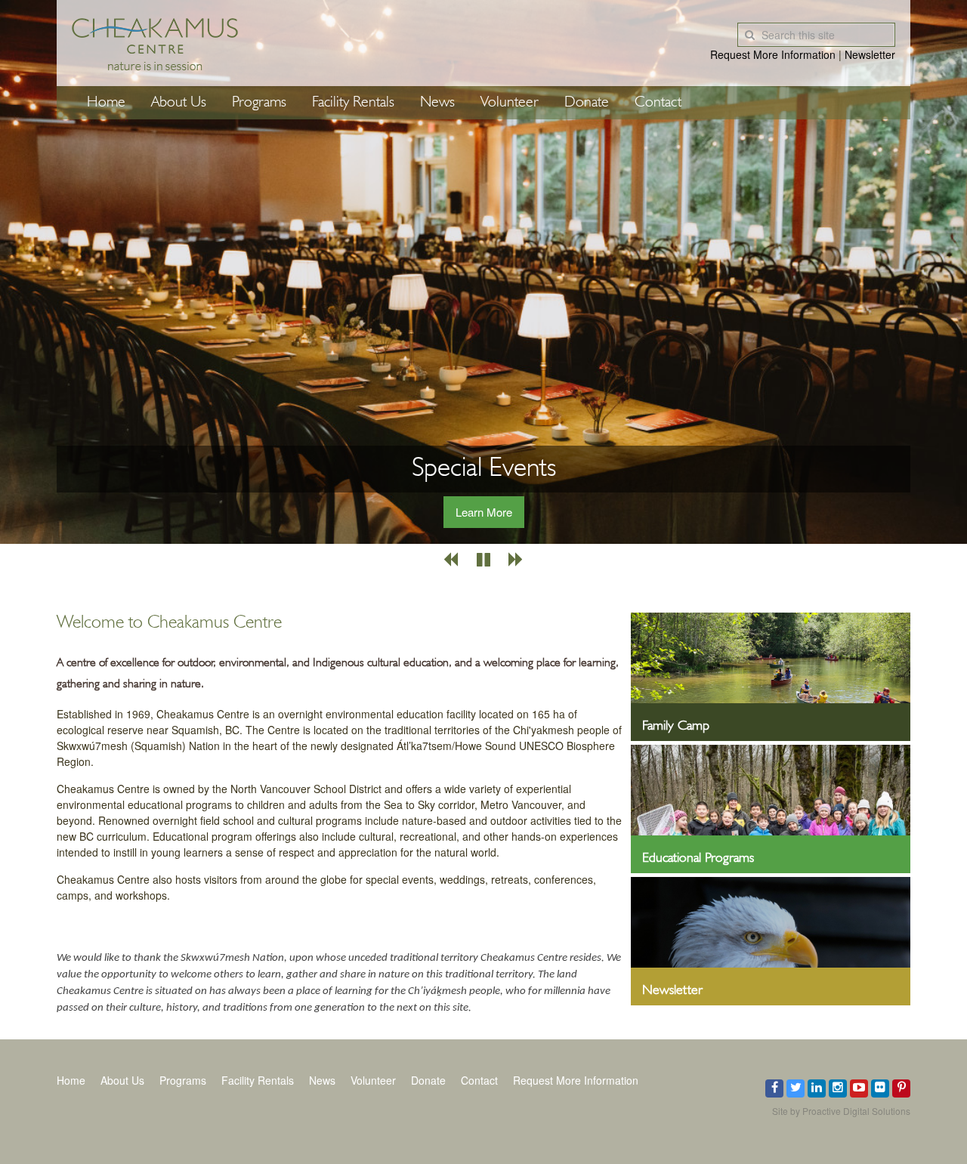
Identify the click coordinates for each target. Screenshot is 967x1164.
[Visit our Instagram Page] (838, 1088)
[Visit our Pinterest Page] (901, 1088)
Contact (658, 102)
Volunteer (509, 102)
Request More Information (773, 54)
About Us (178, 102)
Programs (259, 102)
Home (106, 102)
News (437, 102)
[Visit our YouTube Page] (859, 1088)
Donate (586, 102)
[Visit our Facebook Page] (774, 1088)
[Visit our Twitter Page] (795, 1088)
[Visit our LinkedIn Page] (817, 1088)
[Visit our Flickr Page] (880, 1088)
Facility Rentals (353, 102)
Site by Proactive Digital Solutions (841, 1110)
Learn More (484, 512)
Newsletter (870, 54)
